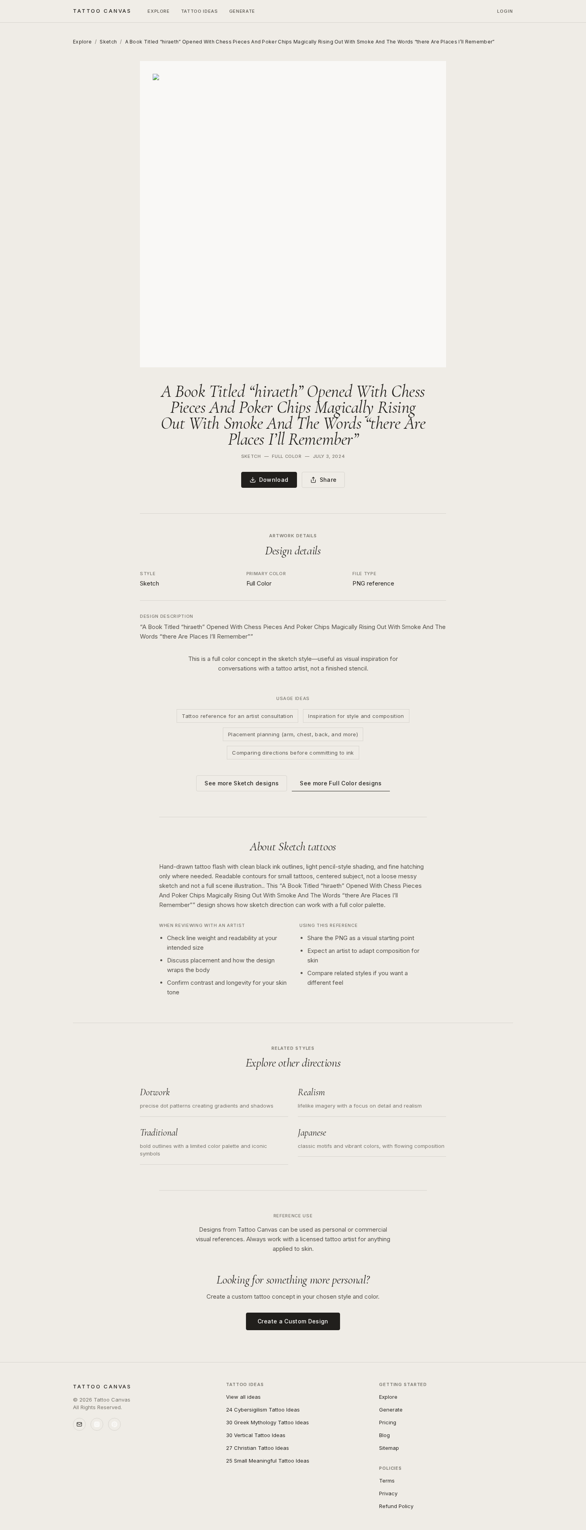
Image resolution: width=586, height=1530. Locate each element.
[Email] (79, 1424)
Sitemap (389, 1448)
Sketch (108, 42)
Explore (158, 11)
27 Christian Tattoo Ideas (257, 1448)
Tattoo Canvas (102, 11)
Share (328, 479)
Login (505, 11)
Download (274, 479)
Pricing (387, 1422)
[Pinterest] (114, 1424)
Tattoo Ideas (199, 11)
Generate (242, 11)
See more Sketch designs (242, 783)
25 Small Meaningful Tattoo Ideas (267, 1460)
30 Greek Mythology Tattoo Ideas (267, 1422)
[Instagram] (96, 1424)
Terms (387, 1480)
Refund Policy (396, 1506)
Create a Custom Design (293, 1321)
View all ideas (243, 1397)
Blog (384, 1435)
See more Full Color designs (340, 783)
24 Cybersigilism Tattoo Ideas (263, 1409)
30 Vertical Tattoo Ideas (255, 1435)
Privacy (388, 1493)
